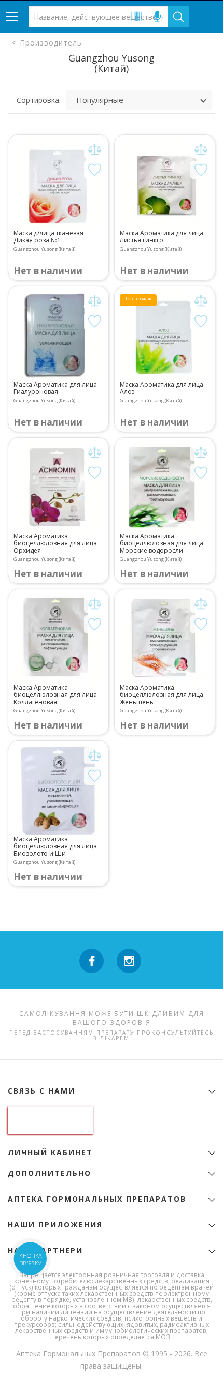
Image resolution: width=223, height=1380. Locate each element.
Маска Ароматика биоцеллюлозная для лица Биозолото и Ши (55, 846)
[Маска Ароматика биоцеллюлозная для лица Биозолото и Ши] (58, 791)
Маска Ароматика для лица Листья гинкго (161, 237)
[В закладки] (94, 170)
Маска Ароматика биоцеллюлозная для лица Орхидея (55, 543)
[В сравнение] (94, 149)
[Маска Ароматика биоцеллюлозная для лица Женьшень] (165, 639)
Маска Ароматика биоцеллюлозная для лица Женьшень (161, 695)
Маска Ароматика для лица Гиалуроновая (55, 388)
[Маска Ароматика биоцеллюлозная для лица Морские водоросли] (165, 488)
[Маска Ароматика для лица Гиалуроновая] (58, 336)
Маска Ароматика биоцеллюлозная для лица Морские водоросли (161, 543)
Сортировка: (39, 100)
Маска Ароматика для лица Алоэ (161, 388)
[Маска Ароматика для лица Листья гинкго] (165, 185)
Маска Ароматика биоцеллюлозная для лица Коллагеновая (55, 695)
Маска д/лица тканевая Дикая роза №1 (48, 237)
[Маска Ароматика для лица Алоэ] (165, 336)
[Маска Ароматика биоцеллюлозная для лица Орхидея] (58, 488)
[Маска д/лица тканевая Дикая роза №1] (58, 185)
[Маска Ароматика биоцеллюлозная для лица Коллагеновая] (58, 639)
